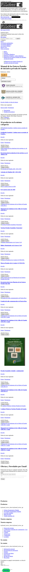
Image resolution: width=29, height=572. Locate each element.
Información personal (9, 549)
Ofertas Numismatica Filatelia (11, 510)
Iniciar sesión (4, 107)
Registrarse (11, 107)
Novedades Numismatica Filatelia (12, 511)
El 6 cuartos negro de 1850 (8, 189)
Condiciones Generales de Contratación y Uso (15, 529)
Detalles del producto (9, 112)
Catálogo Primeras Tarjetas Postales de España (13, 409)
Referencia (3, 119)
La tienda (6, 536)
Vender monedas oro (9, 516)
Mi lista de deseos (8, 556)
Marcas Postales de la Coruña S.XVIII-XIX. (13, 263)
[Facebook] (5, 565)
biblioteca (6, 117)
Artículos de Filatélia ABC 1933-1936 (11, 172)
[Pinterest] (8, 565)
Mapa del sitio (7, 514)
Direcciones (7, 554)
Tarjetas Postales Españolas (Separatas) (11, 228)
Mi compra (3, 37)
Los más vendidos (8, 513)
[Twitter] (7, 565)
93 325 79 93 (8, 23)
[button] (14, 30)
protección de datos (11, 498)
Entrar (2, 142)
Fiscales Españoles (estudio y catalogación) (12, 370)
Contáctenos (7, 535)
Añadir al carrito (6, 81)
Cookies (6, 532)
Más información (6, 17)
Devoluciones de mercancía (11, 550)
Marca (2, 117)
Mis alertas (6, 557)
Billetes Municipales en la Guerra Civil (11, 245)
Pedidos (6, 552)
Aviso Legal (7, 534)
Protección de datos (9, 528)
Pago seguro (7, 531)
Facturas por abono (9, 553)
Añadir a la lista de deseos (9, 102)
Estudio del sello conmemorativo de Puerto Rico (14, 301)
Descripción (7, 110)
